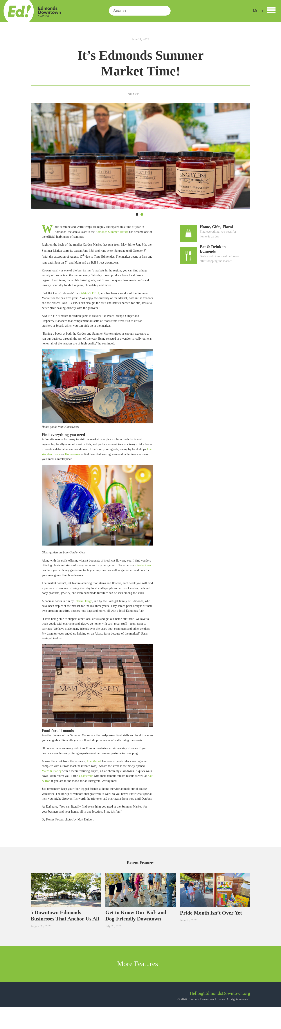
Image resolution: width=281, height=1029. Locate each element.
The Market (94, 761)
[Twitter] (151, 94)
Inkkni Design (83, 601)
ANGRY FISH (90, 293)
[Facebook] (144, 94)
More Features (138, 964)
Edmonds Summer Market (111, 232)
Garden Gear (143, 565)
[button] (264, 10)
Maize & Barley (51, 771)
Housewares (72, 454)
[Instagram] (46, 995)
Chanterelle (86, 776)
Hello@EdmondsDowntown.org (220, 993)
